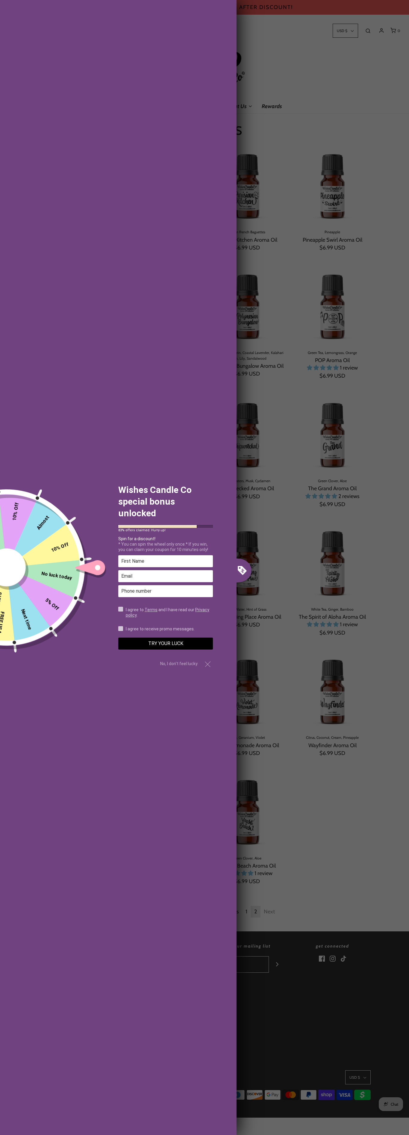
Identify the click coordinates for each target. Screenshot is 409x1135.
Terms (151, 609)
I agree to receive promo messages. (160, 628)
